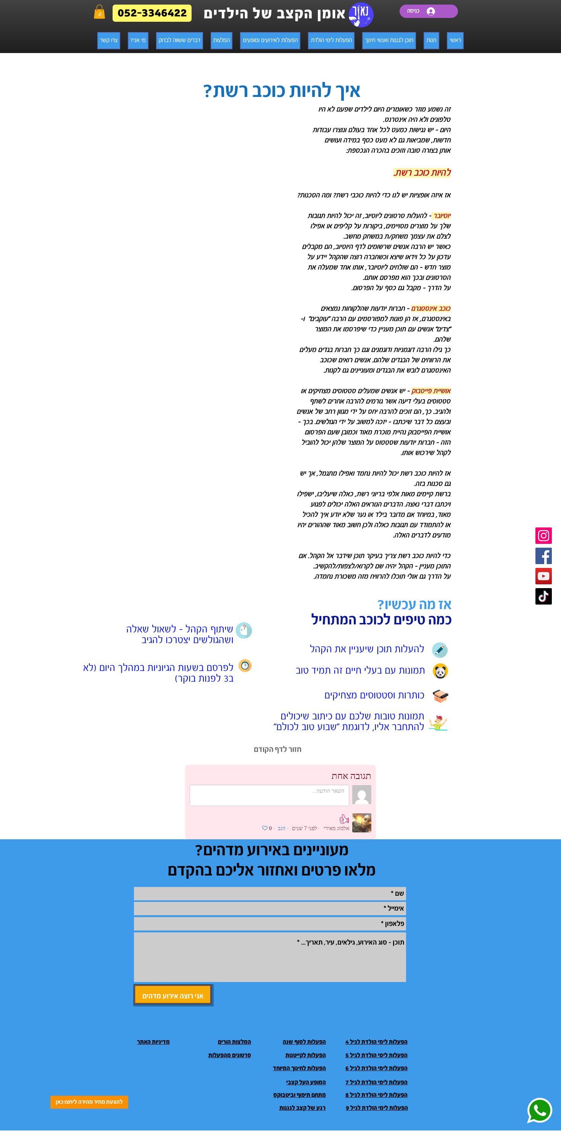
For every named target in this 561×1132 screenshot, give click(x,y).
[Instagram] (543, 535)
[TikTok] (543, 596)
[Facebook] (543, 556)
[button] (99, 12)
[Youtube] (543, 576)
